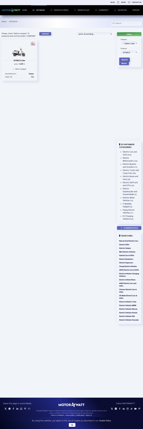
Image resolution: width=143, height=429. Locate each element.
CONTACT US (136, 2)
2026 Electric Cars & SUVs (129, 270)
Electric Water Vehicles (129, 199)
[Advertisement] (69, 98)
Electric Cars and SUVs (130, 153)
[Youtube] (135, 408)
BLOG (113, 2)
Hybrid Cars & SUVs (126, 255)
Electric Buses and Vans (130, 177)
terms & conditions (57, 415)
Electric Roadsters (126, 259)
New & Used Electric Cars (128, 241)
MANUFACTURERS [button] (61, 10)
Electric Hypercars (126, 263)
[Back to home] (11, 10)
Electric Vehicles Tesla (127, 302)
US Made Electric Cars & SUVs (128, 297)
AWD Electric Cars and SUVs (127, 284)
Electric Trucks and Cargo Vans (131, 171)
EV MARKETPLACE (131, 228)
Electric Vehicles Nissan (128, 309)
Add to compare (20, 69)
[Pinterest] (25, 408)
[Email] (29, 408)
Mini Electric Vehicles (127, 252)
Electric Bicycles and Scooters (130, 165)
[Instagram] (127, 408)
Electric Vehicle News (127, 280)
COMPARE (45, 34)
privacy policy (70, 415)
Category (124, 39)
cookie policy (80, 415)
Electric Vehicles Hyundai (129, 320)
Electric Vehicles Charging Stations (129, 275)
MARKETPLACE (84, 10)
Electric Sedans (125, 248)
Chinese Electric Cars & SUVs (128, 290)
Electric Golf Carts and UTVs (130, 183)
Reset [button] (124, 63)
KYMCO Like (19, 60)
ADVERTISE (122, 10)
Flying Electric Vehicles (129, 211)
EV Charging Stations (128, 217)
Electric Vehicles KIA (127, 316)
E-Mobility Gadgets (127, 205)
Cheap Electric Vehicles (128, 266)
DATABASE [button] (40, 10)
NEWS (123, 2)
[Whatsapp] (21, 408)
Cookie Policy (105, 421)
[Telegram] (9, 408)
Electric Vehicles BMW (127, 305)
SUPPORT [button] (136, 10)
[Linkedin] (17, 408)
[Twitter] (5, 408)
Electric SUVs (124, 245)
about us (89, 415)
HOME (24, 10)
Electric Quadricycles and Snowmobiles (130, 191)
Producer (124, 48)
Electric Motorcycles (130, 159)
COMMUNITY (104, 10)
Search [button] (124, 60)
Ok (72, 425)
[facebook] (13, 408)
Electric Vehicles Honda (128, 313)
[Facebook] (120, 408)
